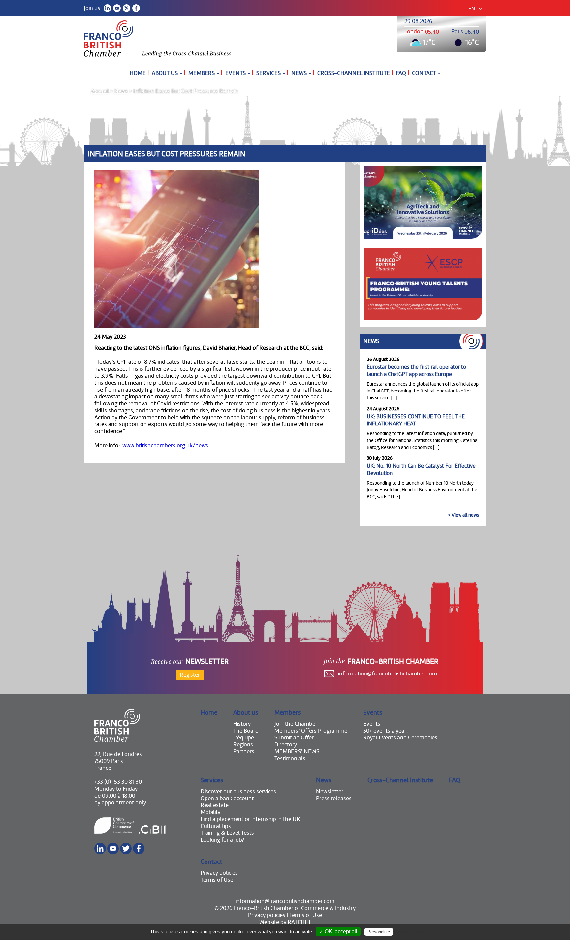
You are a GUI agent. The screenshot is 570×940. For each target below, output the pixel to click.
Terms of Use (217, 879)
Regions (243, 744)
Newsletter (329, 791)
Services (268, 73)
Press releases (334, 798)
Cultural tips (216, 826)
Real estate (215, 805)
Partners (243, 751)
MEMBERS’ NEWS (296, 751)
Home (138, 73)
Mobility (210, 812)
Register (190, 675)
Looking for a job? (222, 839)
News (299, 73)
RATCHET (299, 922)
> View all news (463, 515)
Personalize (378, 931)
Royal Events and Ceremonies (400, 737)
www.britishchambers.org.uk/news (165, 445)
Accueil (100, 91)
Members (201, 73)
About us (165, 73)
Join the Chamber (295, 723)
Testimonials (289, 758)
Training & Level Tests (227, 833)
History (242, 723)
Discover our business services (238, 791)
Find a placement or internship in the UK (250, 819)
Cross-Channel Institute (353, 73)
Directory (285, 744)
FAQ (401, 73)
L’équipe (243, 737)
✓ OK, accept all (338, 931)
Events (235, 73)
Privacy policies (219, 872)
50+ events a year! (385, 730)
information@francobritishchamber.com (387, 673)
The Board (246, 730)
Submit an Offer (294, 737)
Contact (424, 73)
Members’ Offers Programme (310, 730)
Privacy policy (410, 931)
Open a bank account (227, 798)
